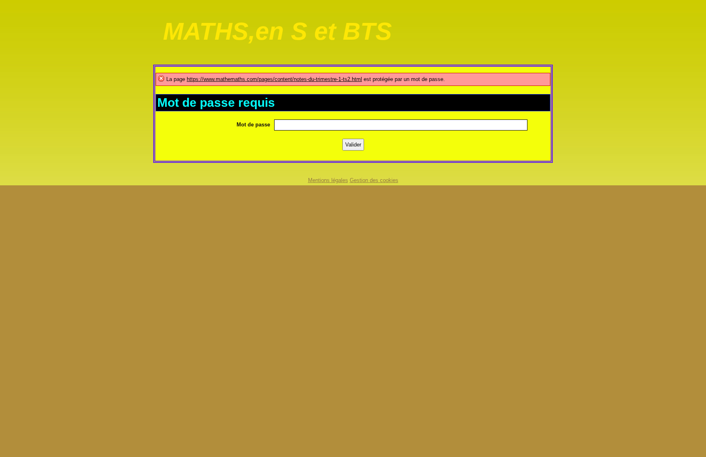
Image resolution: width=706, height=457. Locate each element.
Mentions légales (328, 180)
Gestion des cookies (374, 180)
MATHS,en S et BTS (277, 31)
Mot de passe (253, 125)
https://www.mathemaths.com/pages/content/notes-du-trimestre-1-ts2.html (274, 79)
